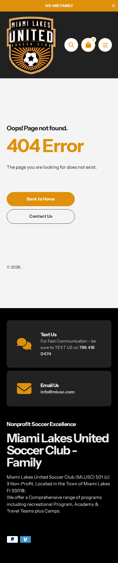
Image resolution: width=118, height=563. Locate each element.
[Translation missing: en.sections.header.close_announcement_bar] (113, 6)
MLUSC (29, 267)
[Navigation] (105, 45)
